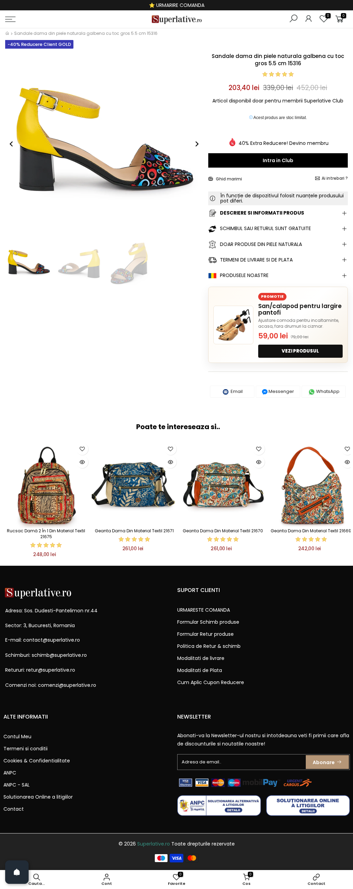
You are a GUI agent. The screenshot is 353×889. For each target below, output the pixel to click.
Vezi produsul (300, 351)
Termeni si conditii (25, 748)
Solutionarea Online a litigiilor (38, 796)
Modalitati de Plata (199, 670)
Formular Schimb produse (208, 622)
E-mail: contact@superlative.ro (42, 639)
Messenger (281, 391)
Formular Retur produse (205, 634)
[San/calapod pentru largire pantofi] (233, 325)
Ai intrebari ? (335, 178)
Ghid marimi (228, 179)
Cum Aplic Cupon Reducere (210, 682)
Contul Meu (17, 736)
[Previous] (14, 144)
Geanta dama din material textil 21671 (134, 531)
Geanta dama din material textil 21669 (311, 531)
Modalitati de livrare (200, 658)
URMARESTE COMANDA (203, 609)
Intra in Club (278, 160)
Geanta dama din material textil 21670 (223, 531)
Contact (13, 809)
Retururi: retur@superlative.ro (40, 669)
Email (236, 391)
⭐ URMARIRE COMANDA (176, 5)
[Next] (193, 144)
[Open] (17, 872)
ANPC (9, 772)
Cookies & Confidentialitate (36, 760)
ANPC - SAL (16, 784)
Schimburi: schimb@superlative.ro (46, 655)
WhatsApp (327, 391)
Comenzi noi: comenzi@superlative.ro (50, 685)
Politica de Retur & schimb (209, 646)
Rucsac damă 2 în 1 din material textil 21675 (46, 534)
